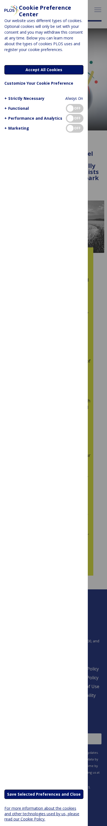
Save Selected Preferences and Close (44, 794)
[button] (24, 98)
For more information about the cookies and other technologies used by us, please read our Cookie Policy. (41, 813)
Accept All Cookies (44, 69)
